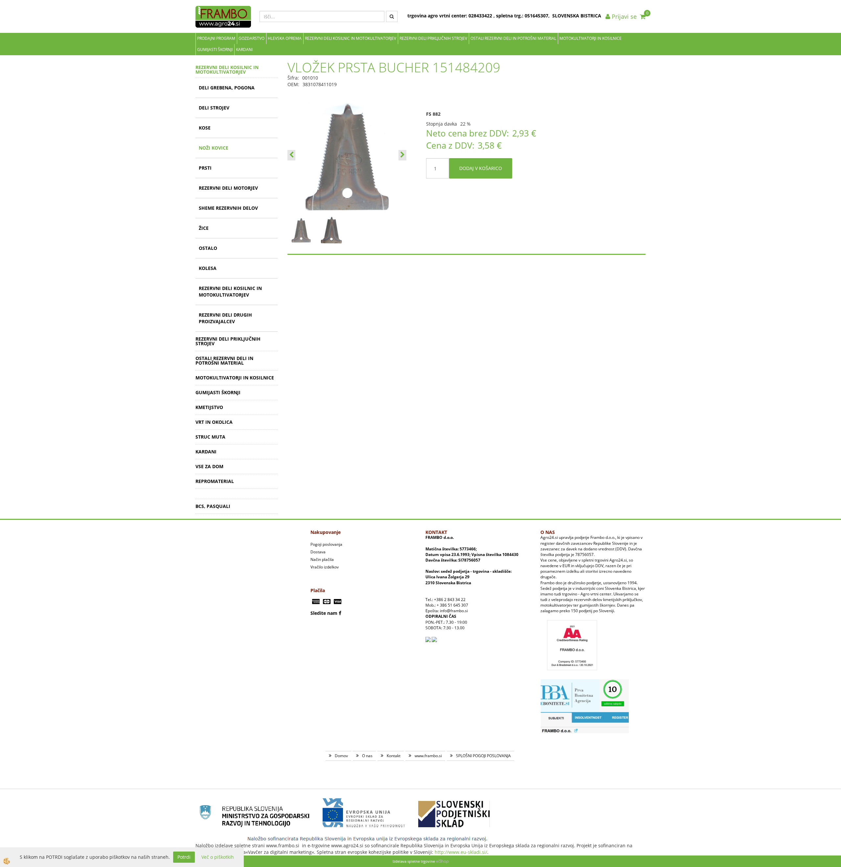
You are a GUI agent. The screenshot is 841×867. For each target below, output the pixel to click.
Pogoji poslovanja (326, 544)
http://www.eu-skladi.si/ (461, 852)
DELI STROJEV (214, 108)
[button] (402, 155)
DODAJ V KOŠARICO (480, 168)
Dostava (318, 552)
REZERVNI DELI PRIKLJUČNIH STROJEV (433, 38)
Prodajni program (216, 38)
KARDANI (244, 49)
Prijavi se (623, 16)
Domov (341, 756)
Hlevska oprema (285, 38)
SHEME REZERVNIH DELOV (228, 208)
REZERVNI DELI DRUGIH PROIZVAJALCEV (225, 318)
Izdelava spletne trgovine (414, 861)
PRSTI (205, 168)
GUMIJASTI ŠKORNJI (215, 49)
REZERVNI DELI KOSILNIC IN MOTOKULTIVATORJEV (350, 38)
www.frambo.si (428, 756)
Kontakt (393, 756)
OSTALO (208, 248)
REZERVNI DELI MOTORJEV (228, 188)
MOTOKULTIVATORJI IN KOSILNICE (590, 38)
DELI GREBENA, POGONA (227, 87)
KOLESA (207, 268)
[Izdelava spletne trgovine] (442, 861)
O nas (367, 756)
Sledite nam (323, 613)
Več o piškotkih (217, 857)
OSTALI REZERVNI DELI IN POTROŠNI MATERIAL (513, 38)
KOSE (205, 128)
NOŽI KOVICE (213, 148)
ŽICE (204, 228)
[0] (643, 16)
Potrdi (184, 857)
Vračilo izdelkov (324, 567)
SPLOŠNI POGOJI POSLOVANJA (483, 756)
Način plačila (322, 559)
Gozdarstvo (251, 38)
